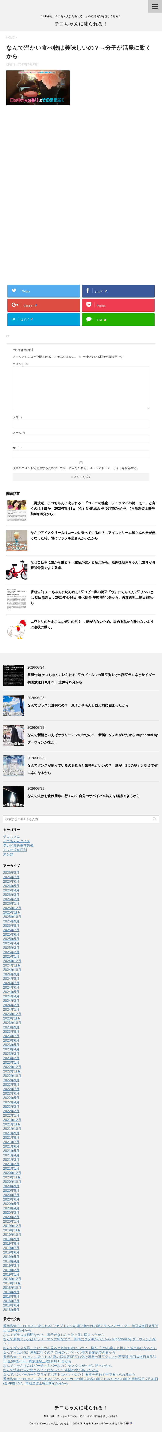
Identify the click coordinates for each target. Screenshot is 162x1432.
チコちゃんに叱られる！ (81, 24)
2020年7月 (11, 1195)
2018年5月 (11, 1310)
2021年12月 (12, 1120)
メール (19, 432)
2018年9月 (11, 1292)
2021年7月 (11, 1142)
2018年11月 (12, 1283)
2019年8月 (11, 1243)
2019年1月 (11, 1274)
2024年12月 (12, 961)
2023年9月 (11, 1027)
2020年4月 (11, 1208)
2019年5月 (11, 1257)
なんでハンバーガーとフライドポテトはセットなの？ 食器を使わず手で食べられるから (69, 1374)
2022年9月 (11, 1080)
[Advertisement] (81, 155)
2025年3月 (11, 947)
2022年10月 (12, 1076)
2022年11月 (12, 1071)
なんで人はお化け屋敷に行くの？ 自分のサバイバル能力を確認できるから (83, 796)
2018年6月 (11, 1305)
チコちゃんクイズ (16, 841)
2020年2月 (11, 1217)
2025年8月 (11, 925)
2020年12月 (12, 1173)
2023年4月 (11, 1049)
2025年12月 (12, 908)
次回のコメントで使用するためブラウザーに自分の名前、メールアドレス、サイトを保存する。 (76, 468)
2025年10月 (12, 917)
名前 (17, 417)
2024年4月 (11, 996)
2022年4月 (11, 1102)
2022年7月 (11, 1089)
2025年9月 (11, 921)
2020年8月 (11, 1190)
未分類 (8, 854)
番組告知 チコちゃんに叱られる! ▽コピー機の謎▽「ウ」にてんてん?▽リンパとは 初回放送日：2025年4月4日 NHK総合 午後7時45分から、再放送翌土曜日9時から (92, 597)
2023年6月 (11, 1040)
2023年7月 (11, 1036)
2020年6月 (11, 1199)
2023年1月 (11, 1062)
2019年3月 (11, 1265)
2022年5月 (11, 1098)
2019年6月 (11, 1252)
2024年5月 (11, 992)
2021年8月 (11, 1137)
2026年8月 (11, 872)
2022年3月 (11, 1106)
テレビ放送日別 (15, 850)
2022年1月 (11, 1115)
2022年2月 (11, 1111)
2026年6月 (11, 881)
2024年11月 (12, 965)
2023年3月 (11, 1053)
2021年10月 (12, 1129)
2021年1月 (11, 1168)
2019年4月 (11, 1261)
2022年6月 (11, 1093)
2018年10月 (12, 1287)
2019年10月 (12, 1234)
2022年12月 (12, 1067)
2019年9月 (11, 1239)
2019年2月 (11, 1270)
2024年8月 (11, 978)
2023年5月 (11, 1045)
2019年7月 (11, 1248)
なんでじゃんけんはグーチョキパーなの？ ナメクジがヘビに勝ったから (57, 1365)
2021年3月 (11, 1159)
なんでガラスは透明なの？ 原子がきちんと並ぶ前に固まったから (78, 705)
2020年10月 (12, 1181)
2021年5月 (11, 1151)
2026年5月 (11, 886)
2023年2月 (11, 1058)
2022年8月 (11, 1084)
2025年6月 (11, 934)
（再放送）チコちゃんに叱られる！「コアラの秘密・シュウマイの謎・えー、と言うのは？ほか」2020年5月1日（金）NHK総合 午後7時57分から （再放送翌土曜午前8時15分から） (93, 508)
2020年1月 (11, 1221)
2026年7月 (11, 877)
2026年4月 (11, 890)
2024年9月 (11, 974)
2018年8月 (11, 1296)
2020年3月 (11, 1212)
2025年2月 (11, 952)
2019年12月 (12, 1226)
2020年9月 (11, 1186)
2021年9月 (11, 1133)
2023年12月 (12, 1014)
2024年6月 (11, 987)
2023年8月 (11, 1031)
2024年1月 (11, 1009)
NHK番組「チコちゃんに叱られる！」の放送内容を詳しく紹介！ (81, 1416)
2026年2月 (11, 899)
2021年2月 (11, 1164)
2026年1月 (11, 903)
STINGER (123, 1423)
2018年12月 (12, 1279)
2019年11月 (12, 1230)
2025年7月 (11, 930)
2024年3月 (11, 1000)
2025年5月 (11, 939)
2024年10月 (12, 970)
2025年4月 (11, 943)
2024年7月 (11, 983)
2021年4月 (11, 1155)
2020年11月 (12, 1177)
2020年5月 (11, 1204)
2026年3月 (11, 894)
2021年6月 (11, 1146)
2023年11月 (12, 1018)
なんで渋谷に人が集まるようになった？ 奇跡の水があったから (51, 1370)
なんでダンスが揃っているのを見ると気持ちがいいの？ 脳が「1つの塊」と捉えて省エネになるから (80, 1348)
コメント (20, 364)
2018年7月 (11, 1301)
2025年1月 (11, 956)
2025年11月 (12, 912)
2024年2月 (11, 1005)
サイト (17, 448)
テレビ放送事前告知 (18, 845)
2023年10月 (12, 1023)
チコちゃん (11, 836)
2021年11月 (12, 1124)
